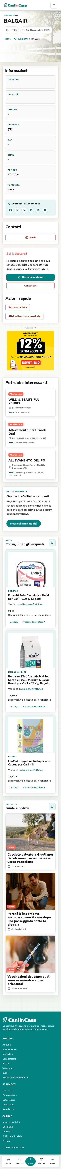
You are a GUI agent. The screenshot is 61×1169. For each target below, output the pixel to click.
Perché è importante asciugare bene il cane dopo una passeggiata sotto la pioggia (29, 919)
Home (7, 38)
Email (32, 237)
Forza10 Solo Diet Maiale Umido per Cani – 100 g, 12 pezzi (29, 597)
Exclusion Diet (17, 672)
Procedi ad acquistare (34, 622)
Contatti (7, 1131)
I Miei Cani (8, 1104)
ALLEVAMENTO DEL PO (26, 460)
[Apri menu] (53, 5)
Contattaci (30, 285)
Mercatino (8, 1054)
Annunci (7, 1044)
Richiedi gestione (32, 277)
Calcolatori (9, 1099)
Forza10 (13, 591)
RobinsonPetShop (32, 604)
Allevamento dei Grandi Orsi (27, 432)
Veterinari (8, 1068)
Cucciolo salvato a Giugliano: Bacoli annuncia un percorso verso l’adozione (30, 858)
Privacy (6, 1141)
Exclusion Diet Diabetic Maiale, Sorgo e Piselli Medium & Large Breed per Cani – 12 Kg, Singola (28, 680)
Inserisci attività (11, 1122)
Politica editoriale (12, 1136)
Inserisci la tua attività (23, 523)
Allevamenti (21, 38)
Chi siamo (8, 1126)
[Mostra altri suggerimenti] (52, 542)
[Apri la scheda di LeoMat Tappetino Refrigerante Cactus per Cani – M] (30, 734)
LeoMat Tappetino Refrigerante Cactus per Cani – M (29, 762)
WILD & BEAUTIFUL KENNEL (24, 401)
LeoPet (12, 756)
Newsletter (9, 1109)
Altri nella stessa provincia (24, 316)
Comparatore (10, 1095)
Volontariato (10, 1049)
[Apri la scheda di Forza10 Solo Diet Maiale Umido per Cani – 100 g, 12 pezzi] (30, 568)
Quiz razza (8, 1090)
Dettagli (14, 622)
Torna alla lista (17, 307)
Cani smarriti (9, 1058)
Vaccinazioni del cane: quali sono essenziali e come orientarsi (29, 980)
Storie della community (15, 1077)
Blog (5, 1072)
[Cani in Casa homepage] (27, 5)
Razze (6, 1063)
